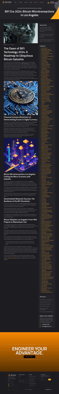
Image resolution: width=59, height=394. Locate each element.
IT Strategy (43, 202)
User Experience (45, 282)
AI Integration (44, 57)
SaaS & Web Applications (45, 302)
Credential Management (46, 112)
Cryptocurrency (44, 116)
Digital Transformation (46, 149)
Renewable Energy (45, 237)
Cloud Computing (45, 105)
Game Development (45, 173)
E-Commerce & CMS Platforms (46, 311)
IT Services (43, 199)
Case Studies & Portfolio (21, 380)
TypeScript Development (46, 278)
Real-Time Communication (47, 234)
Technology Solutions (46, 273)
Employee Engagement (46, 153)
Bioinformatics (44, 74)
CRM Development (45, 113)
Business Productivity (46, 93)
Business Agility (44, 78)
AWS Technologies (45, 71)
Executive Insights (45, 168)
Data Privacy (44, 134)
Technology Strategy (46, 274)
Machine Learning (45, 214)
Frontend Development (46, 172)
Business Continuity (45, 82)
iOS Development (45, 187)
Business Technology (46, 99)
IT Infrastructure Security (46, 192)
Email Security (44, 151)
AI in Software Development (47, 56)
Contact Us (36, 2)
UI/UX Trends (44, 279)
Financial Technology (46, 170)
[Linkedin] (13, 390)
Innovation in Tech (45, 181)
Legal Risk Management (46, 207)
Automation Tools (45, 65)
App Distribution (44, 63)
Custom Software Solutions (47, 125)
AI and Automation (45, 52)
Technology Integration (46, 267)
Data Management (45, 132)
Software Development (46, 248)
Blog (21, 8)
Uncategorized (44, 281)
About (16, 2)
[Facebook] (9, 390)
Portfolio (26, 2)
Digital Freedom (44, 146)
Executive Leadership (46, 169)
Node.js (43, 219)
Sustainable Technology (46, 255)
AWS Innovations (45, 69)
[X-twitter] (15, 390)
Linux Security (44, 209)
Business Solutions (45, 97)
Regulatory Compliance (46, 236)
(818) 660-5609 (53, 3)
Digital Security (44, 147)
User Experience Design (46, 284)
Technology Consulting (46, 262)
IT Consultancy (44, 189)
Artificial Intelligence (45, 64)
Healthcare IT (44, 176)
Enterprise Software (45, 157)
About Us (20, 376)
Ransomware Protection (46, 230)
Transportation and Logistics (47, 277)
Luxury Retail (44, 213)
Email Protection (45, 150)
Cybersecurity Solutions (46, 128)
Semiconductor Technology (47, 245)
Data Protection (44, 135)
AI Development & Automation (46, 299)
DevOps (43, 143)
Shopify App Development (47, 247)
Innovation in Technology (46, 183)
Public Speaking (44, 228)
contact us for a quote (12, 258)
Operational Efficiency (46, 222)
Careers (31, 2)
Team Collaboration (45, 256)
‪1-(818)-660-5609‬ (45, 324)
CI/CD (42, 104)
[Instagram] (11, 390)
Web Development (45, 290)
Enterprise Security (45, 155)
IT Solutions (44, 200)
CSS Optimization (45, 117)
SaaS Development (45, 244)
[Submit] (49, 379)
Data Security (44, 136)
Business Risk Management (47, 94)
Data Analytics (44, 131)
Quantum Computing (45, 229)
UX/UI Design (44, 285)
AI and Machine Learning (46, 53)
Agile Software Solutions (46, 50)
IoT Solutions (44, 188)
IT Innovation (44, 194)
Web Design (44, 289)
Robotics (43, 243)
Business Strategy (45, 98)
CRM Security (44, 114)
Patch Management (45, 224)
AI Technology (44, 61)
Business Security (45, 95)
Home (18, 8)
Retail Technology (45, 239)
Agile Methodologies (45, 49)
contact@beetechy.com (47, 326)
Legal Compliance (45, 203)
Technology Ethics (45, 263)
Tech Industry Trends (46, 259)
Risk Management (45, 241)
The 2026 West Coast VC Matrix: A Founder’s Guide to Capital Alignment (47, 36)
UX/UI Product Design (44, 306)
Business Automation (46, 79)
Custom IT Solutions (45, 120)
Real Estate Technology (46, 233)
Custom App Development (47, 119)
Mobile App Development (46, 215)
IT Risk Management (45, 196)
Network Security (45, 218)
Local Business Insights (46, 210)
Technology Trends (45, 275)
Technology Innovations (46, 266)
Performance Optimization (47, 225)
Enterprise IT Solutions (46, 154)
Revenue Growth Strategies (47, 240)
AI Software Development (47, 59)
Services (20, 2)
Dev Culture (44, 140)
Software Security (45, 252)
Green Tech (44, 174)
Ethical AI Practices (45, 166)
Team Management (45, 258)
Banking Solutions (45, 72)
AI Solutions (44, 60)
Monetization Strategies (46, 217)
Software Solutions (45, 254)
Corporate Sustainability (46, 110)
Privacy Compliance (45, 226)
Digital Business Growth (46, 144)
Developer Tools (45, 142)
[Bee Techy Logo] (6, 2)
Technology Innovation (46, 264)
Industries (43, 179)
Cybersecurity (44, 127)
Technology (44, 260)
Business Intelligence (46, 89)
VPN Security (44, 286)
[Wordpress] (17, 390)
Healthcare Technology (46, 177)
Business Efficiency (45, 83)
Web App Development (46, 288)
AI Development (44, 54)
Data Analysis (44, 129)
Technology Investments (46, 271)
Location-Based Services (46, 211)
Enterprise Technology (46, 165)
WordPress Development (46, 292)
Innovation (43, 180)
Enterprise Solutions (45, 164)
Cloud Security (44, 106)
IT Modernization (45, 195)
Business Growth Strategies (47, 86)
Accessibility (44, 48)
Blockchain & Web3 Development (44, 309)
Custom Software (45, 121)
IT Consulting (44, 191)
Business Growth (45, 84)
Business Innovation (45, 87)
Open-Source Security (46, 221)
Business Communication (46, 80)
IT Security (43, 198)
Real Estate (43, 232)
